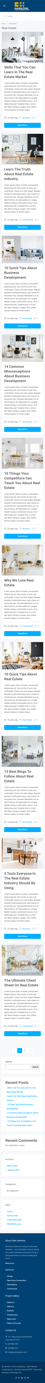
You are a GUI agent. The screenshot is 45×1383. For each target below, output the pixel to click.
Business (26, 118)
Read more (9, 1263)
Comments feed (14, 1220)
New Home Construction (16, 1280)
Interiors (10, 1306)
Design (10, 1276)
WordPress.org (14, 1224)
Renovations (12, 1285)
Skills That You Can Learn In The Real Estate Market (20, 72)
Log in (10, 1211)
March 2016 (12, 1166)
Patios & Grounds (14, 1323)
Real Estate (27, 318)
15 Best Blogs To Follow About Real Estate (19, 776)
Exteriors (10, 1302)
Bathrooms (11, 1319)
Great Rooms (12, 1315)
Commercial (12, 1289)
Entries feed (12, 1216)
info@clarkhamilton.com (17, 1352)
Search (8, 1062)
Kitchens (10, 1311)
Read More (22, 125)
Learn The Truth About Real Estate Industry (18, 174)
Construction (28, 220)
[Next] (30, 1050)
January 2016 (13, 1170)
